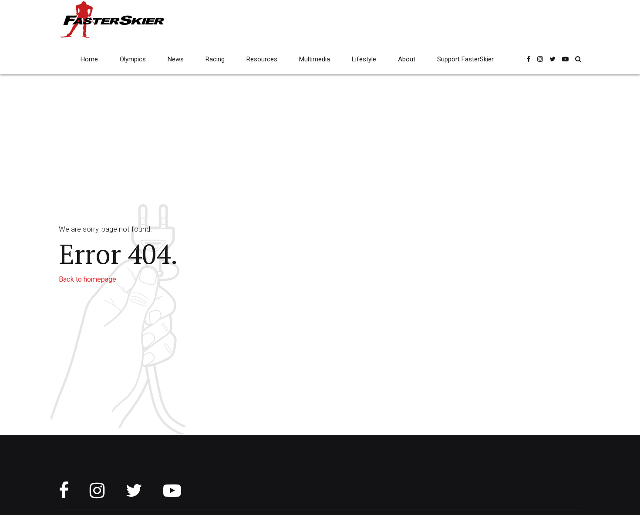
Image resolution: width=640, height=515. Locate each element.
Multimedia (314, 59)
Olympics (133, 59)
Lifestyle (364, 59)
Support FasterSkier (465, 59)
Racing (215, 59)
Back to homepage (87, 279)
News (176, 59)
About (406, 59)
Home (89, 59)
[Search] (578, 59)
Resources (261, 59)
